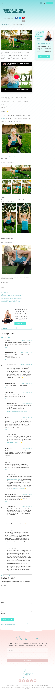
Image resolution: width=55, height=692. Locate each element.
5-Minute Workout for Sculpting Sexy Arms (10, 301)
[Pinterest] (31, 680)
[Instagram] (20, 680)
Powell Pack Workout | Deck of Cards (9, 297)
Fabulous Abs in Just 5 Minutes (8, 303)
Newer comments (5, 337)
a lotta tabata (8, 24)
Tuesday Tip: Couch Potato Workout (9, 300)
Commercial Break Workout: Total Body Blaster (11, 298)
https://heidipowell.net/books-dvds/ (15, 564)
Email (3, 608)
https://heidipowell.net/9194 (13, 442)
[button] (40, 3)
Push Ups (12, 117)
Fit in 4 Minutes (4, 292)
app (6, 277)
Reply (6, 347)
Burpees (3, 118)
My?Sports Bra (16, 156)
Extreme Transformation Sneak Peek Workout (11, 295)
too (10, 58)
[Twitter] (27, 680)
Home (3, 24)
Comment (4, 585)
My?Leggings (10, 156)
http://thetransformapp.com (18, 488)
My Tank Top (23, 156)
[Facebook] (23, 680)
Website (3, 613)
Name (3, 602)
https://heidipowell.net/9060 (13, 479)
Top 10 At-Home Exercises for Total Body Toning (12, 294)
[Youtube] (35, 680)
